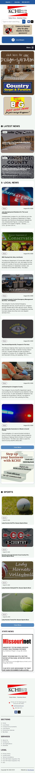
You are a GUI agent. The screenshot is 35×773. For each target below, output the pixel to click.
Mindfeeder (31, 770)
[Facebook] (28, 21)
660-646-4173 (25, 2)
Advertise (17, 2)
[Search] (23, 22)
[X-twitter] (32, 21)
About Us (8, 2)
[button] (30, 47)
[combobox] (12, 22)
